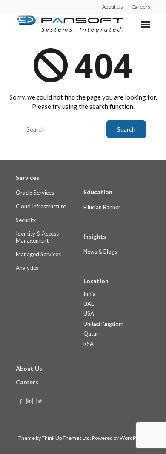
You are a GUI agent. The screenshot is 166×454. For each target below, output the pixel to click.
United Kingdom (103, 323)
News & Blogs (100, 251)
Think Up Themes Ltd (66, 438)
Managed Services (38, 254)
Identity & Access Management (37, 237)
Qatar (90, 333)
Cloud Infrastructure (41, 206)
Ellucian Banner (101, 207)
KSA (88, 343)
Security (26, 220)
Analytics (27, 267)
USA (88, 313)
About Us (112, 6)
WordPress (133, 438)
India (89, 293)
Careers (141, 6)
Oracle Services (35, 192)
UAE (88, 303)
